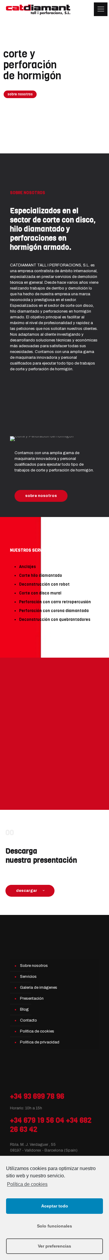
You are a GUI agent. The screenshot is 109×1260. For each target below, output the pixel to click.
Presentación (32, 998)
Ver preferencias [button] (54, 1246)
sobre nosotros (20, 94)
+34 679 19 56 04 (37, 1120)
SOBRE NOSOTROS (27, 192)
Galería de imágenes (38, 987)
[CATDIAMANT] (38, 9)
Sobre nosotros (34, 966)
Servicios (28, 976)
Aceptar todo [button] (54, 1206)
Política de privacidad (39, 1042)
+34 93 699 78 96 (37, 1096)
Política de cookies (27, 1184)
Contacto (28, 1020)
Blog (24, 1009)
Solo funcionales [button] (54, 1226)
